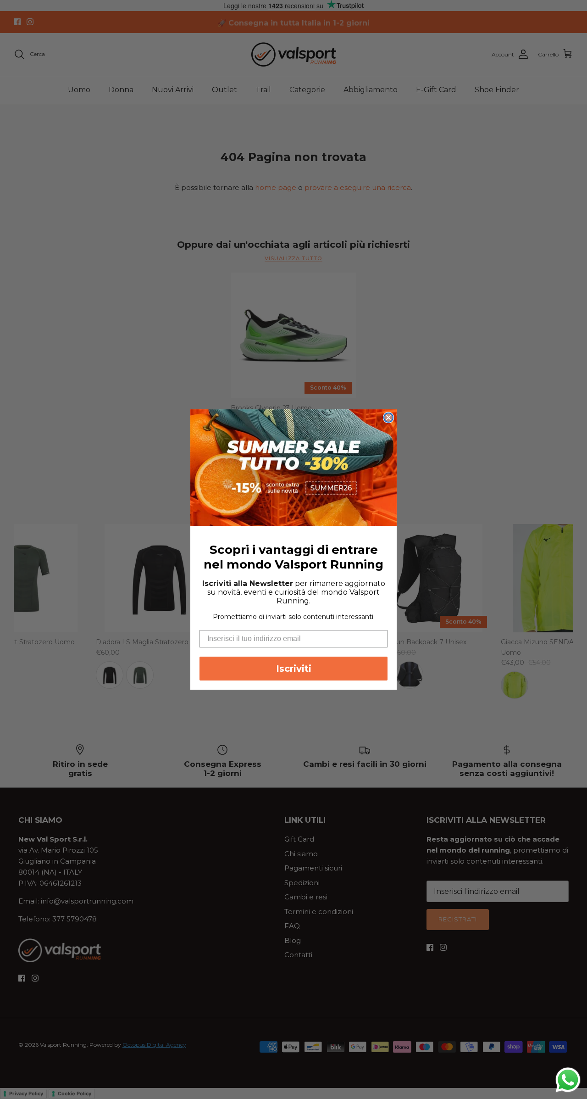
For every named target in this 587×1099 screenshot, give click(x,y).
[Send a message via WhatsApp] (568, 1080)
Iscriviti (293, 668)
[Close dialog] (388, 417)
